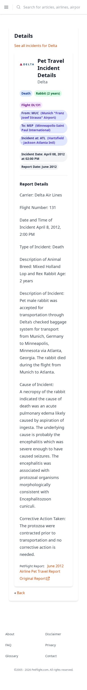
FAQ (8, 645)
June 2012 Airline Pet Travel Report (42, 568)
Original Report (33, 578)
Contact (51, 656)
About (9, 634)
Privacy (50, 645)
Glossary (11, 656)
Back (21, 592)
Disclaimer (53, 634)
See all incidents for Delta (35, 45)
